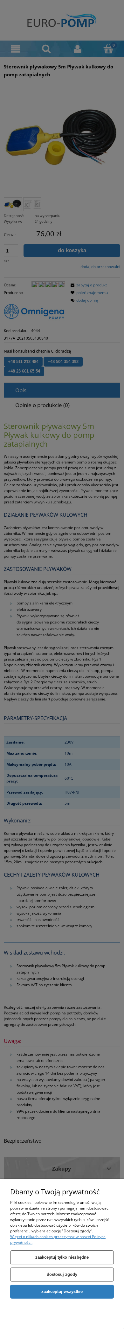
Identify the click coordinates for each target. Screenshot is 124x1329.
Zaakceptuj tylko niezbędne (62, 1257)
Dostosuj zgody (62, 1274)
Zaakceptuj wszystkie (62, 1291)
